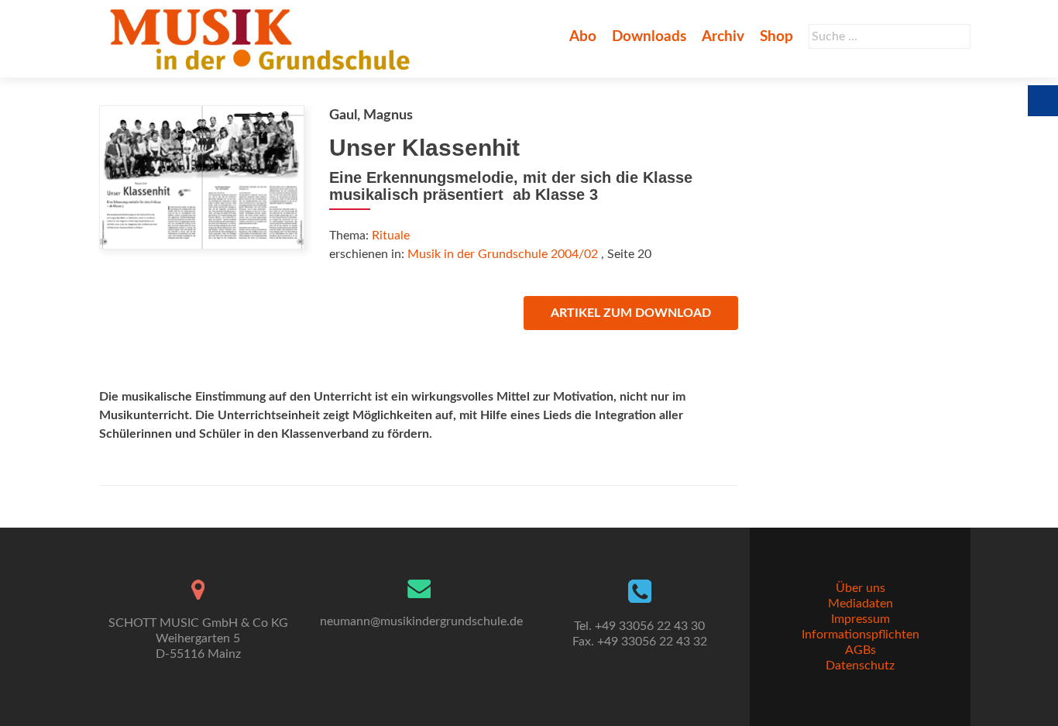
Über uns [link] (860, 588)
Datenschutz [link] (860, 665)
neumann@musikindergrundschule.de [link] (421, 621)
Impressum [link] (860, 619)
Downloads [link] (649, 36)
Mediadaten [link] (860, 603)
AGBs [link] (860, 650)
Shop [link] (776, 36)
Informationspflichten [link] (860, 634)
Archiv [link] (723, 36)
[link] (263, 39)
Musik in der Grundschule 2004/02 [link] (502, 254)
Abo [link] (582, 36)
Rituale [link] (391, 235)
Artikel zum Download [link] (631, 313)
